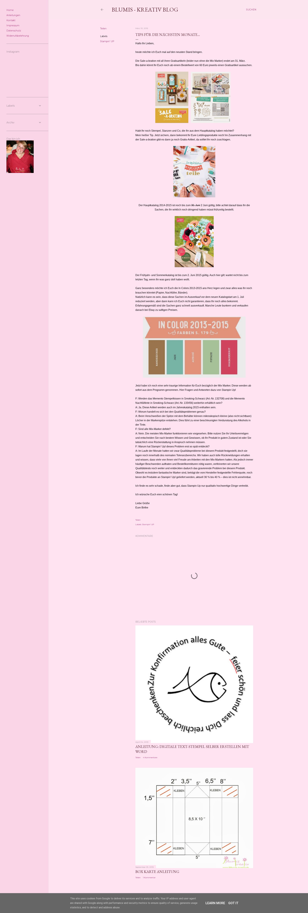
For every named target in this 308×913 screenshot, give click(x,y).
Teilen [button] (103, 28)
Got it (233, 903)
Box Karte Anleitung (157, 871)
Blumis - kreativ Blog (145, 9)
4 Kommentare (150, 757)
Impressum (12, 25)
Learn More (215, 903)
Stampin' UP (107, 41)
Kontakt (10, 20)
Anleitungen (13, 15)
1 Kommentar (149, 877)
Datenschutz (13, 30)
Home (10, 10)
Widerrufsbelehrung (17, 35)
